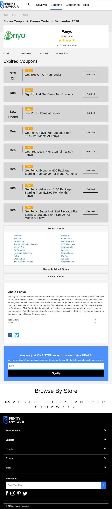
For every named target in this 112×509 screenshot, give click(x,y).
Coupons (56, 4)
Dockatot (65, 235)
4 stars (70, 40)
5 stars (73, 40)
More (8, 467)
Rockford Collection (23, 253)
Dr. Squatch (19, 250)
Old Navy (65, 256)
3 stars (67, 40)
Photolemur (66, 238)
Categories (73, 4)
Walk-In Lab (19, 259)
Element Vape (67, 262)
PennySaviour (13, 430)
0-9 (7, 402)
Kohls (16, 256)
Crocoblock (19, 241)
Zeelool (17, 238)
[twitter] (17, 335)
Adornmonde (67, 247)
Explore (10, 440)
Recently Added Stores (56, 269)
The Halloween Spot (23, 262)
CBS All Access (68, 244)
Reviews (41, 4)
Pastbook (18, 235)
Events (9, 449)
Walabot (65, 259)
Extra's (9, 458)
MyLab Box (19, 247)
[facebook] (10, 335)
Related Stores (56, 276)
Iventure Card (67, 241)
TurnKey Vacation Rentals (26, 244)
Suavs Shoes (67, 253)
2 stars (63, 40)
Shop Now (67, 36)
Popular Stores (56, 228)
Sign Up (56, 373)
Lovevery (65, 250)
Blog (86, 4)
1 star (60, 40)
